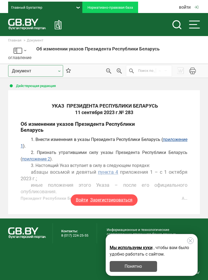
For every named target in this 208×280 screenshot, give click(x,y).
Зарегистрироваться (111, 199)
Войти (82, 199)
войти (185, 7)
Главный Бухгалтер (26, 7)
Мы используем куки (131, 247)
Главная (14, 40)
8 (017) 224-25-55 (74, 235)
